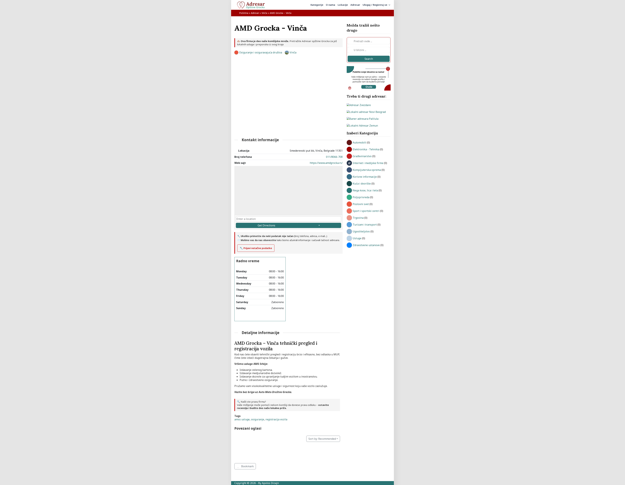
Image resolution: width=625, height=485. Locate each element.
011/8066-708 (334, 157)
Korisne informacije (365, 176)
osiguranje (257, 419)
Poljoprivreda (361, 197)
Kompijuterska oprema (367, 170)
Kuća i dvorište (362, 183)
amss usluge (242, 419)
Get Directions (266, 225)
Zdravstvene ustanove (366, 245)
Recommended (322, 439)
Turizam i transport (365, 224)
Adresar (255, 12)
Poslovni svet (361, 204)
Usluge (357, 238)
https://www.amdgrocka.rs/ (326, 163)
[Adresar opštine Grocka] (252, 5)
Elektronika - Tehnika (366, 149)
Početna (243, 12)
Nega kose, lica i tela (365, 190)
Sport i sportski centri (366, 211)
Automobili (359, 142)
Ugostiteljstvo (361, 231)
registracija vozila (276, 419)
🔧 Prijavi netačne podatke (256, 248)
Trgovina (358, 218)
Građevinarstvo (362, 156)
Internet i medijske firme (368, 163)
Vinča (264, 12)
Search (369, 59)
